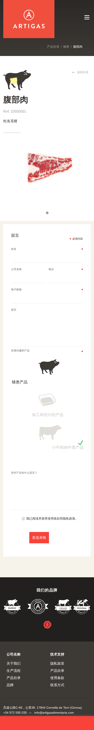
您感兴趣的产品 (20, 350)
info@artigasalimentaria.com (54, 712)
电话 (51, 269)
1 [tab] (47, 213)
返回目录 (82, 72)
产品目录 (53, 46)
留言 (13, 309)
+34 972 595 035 (15, 712)
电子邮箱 (16, 289)
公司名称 (16, 269)
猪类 (66, 46)
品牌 (10, 685)
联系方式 (57, 685)
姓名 (13, 249)
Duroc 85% (12, 607)
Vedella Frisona (82, 607)
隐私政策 (57, 663)
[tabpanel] (47, 168)
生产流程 (14, 670)
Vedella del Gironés (63, 607)
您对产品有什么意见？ (24, 472)
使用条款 (57, 678)
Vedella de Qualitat (38, 607)
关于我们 (14, 663)
